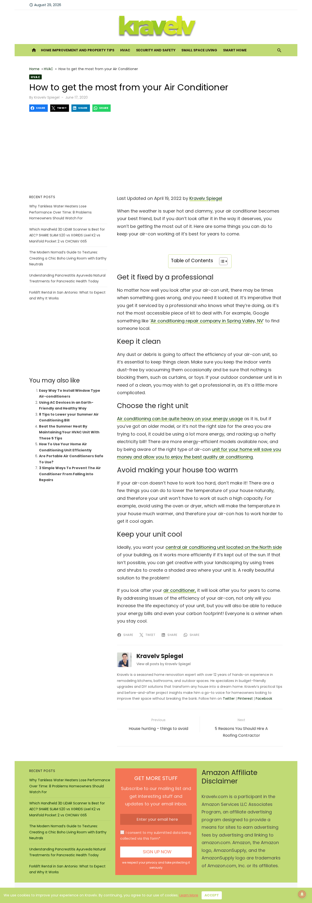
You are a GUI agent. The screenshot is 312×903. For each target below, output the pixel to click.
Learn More (188, 895)
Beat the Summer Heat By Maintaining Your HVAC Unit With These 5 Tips (69, 432)
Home (34, 68)
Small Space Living (199, 50)
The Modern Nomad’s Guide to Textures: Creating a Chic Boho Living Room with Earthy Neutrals (68, 258)
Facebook (264, 698)
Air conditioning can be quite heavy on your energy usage (180, 419)
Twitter (229, 698)
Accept (212, 895)
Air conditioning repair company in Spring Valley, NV (207, 321)
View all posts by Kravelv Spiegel (163, 663)
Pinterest (245, 698)
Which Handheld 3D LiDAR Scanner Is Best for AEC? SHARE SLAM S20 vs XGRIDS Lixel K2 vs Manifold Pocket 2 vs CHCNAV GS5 (67, 235)
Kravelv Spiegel (46, 97)
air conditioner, (179, 590)
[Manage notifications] (302, 894)
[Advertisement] (156, 153)
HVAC (125, 50)
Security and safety (156, 50)
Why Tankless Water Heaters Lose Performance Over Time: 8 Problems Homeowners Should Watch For (60, 212)
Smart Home (235, 50)
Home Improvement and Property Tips (77, 50)
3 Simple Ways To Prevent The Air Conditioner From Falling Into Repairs (70, 473)
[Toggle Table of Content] (220, 261)
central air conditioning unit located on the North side (224, 547)
